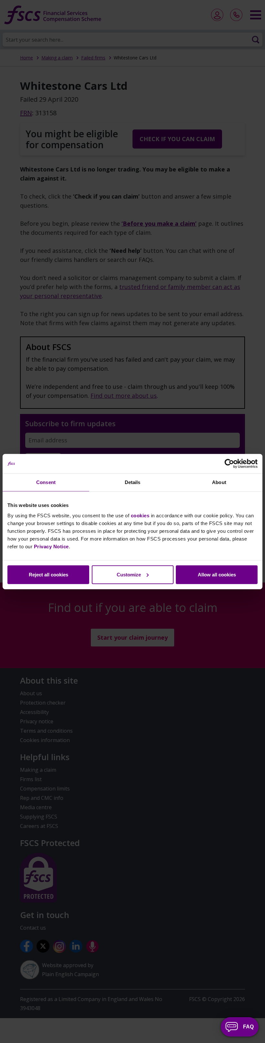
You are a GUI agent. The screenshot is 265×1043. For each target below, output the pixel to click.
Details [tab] (133, 482)
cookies (140, 515)
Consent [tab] (46, 482)
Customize (129, 574)
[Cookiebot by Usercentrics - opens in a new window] (229, 464)
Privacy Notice (51, 546)
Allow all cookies (217, 574)
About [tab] (219, 482)
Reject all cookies (48, 574)
